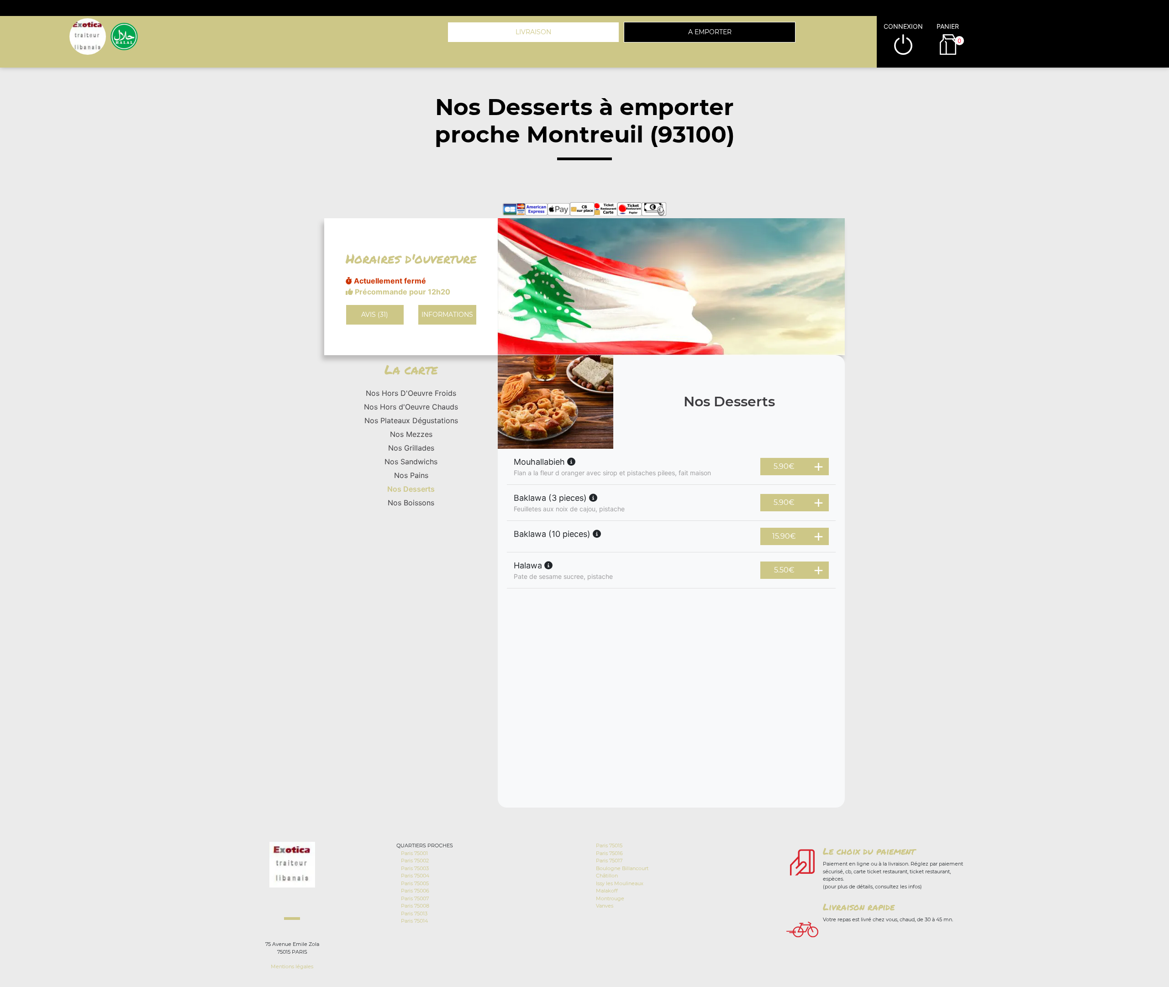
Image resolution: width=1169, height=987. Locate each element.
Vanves (604, 906)
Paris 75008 (415, 906)
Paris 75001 (414, 853)
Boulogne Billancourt (622, 868)
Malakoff (607, 890)
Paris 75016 (609, 853)
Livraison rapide (859, 906)
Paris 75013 (414, 913)
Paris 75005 (415, 883)
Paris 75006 (415, 890)
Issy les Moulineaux (619, 883)
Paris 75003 (415, 868)
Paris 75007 (415, 898)
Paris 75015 (609, 845)
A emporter (710, 32)
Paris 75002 (415, 860)
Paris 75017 (609, 860)
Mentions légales (292, 966)
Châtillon (607, 875)
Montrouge (610, 898)
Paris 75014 (414, 921)
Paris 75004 (415, 875)
